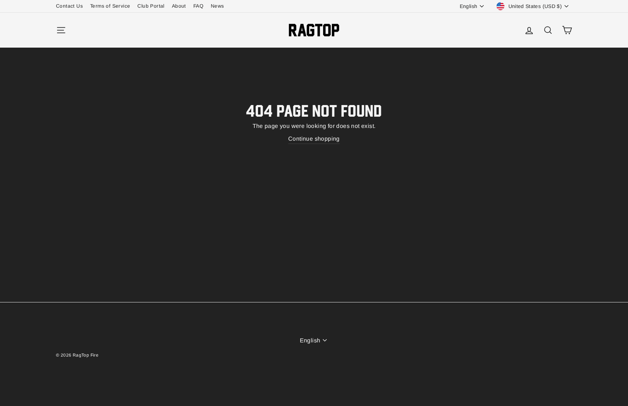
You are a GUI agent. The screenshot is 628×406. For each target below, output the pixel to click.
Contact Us (69, 6)
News (217, 6)
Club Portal (150, 6)
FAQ (198, 6)
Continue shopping (314, 139)
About (179, 6)
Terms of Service (110, 6)
